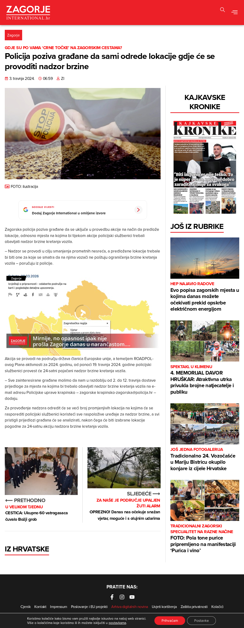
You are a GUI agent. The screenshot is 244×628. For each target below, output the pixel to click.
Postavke (201, 620)
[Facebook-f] (112, 597)
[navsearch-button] (222, 10)
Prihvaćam (170, 620)
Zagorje (13, 35)
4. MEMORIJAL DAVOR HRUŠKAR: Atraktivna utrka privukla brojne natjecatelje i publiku (202, 380)
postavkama (117, 623)
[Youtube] (132, 597)
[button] (234, 12)
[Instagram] (122, 597)
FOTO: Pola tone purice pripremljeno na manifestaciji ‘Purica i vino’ (203, 538)
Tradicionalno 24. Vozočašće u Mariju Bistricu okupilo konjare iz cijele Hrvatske (202, 459)
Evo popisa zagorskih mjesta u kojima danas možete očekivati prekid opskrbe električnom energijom (204, 297)
